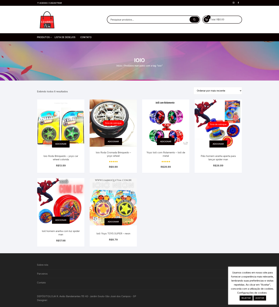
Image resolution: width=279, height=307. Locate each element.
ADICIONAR (60, 144)
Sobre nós (42, 264)
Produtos (43, 37)
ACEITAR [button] (259, 298)
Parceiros (42, 273)
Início (119, 65)
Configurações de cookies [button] (252, 292)
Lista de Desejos (65, 37)
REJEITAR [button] (246, 298)
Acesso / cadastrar (50, 3)
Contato (41, 282)
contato (86, 37)
